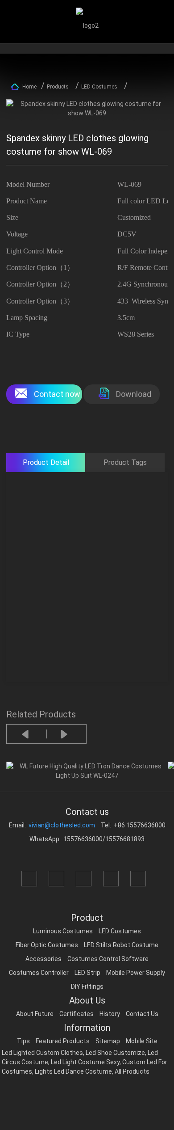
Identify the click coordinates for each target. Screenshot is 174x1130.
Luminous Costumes (63, 931)
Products (58, 87)
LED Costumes (99, 87)
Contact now (57, 394)
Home (29, 87)
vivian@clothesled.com (62, 825)
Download (133, 394)
